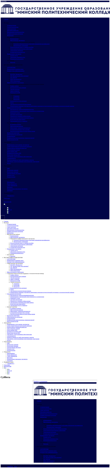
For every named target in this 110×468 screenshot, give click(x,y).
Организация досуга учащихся (18, 121)
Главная (6, 19)
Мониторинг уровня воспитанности (20, 128)
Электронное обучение (16, 50)
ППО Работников (15, 81)
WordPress (10, 466)
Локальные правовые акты (17, 57)
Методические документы (17, 40)
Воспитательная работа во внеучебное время (22, 131)
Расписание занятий (12, 170)
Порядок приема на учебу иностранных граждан (20, 160)
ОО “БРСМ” (13, 77)
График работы (14, 86)
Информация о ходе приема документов (18, 144)
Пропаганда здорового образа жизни (20, 116)
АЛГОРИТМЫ (11, 67)
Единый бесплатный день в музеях (20, 129)
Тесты (12, 102)
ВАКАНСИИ (7, 202)
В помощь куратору (15, 124)
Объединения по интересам (14, 134)
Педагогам (16, 99)
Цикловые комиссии (12, 30)
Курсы (9, 163)
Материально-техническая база (15, 32)
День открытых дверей (13, 150)
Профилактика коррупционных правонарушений (20, 138)
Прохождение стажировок (21, 45)
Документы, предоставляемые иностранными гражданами (23, 161)
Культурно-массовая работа (17, 119)
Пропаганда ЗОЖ (15, 92)
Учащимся (16, 96)
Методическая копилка (16, 126)
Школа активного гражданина (15, 82)
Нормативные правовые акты (15, 69)
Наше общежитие (12, 184)
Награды (12, 62)
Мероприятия (11, 182)
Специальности (11, 158)
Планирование (14, 38)
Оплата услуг (10, 175)
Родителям (16, 97)
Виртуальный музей (12, 139)
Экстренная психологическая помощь (20, 104)
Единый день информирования (15, 71)
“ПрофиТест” (10, 195)
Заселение (10, 190)
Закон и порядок (14, 91)
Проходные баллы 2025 (13, 155)
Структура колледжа (12, 27)
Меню (2, 217)
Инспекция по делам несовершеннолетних (22, 109)
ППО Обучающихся (15, 79)
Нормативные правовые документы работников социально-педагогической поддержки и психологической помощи (42, 106)
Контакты (9, 187)
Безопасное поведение (13, 133)
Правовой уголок (15, 112)
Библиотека (10, 35)
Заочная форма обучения (14, 173)
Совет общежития (12, 185)
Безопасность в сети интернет (18, 101)
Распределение (11, 177)
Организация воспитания (14, 107)
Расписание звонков (12, 172)
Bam (15, 466)
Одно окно (7, 198)
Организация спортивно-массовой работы (22, 117)
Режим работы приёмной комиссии (17, 148)
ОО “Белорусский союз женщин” (19, 76)
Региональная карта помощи (18, 87)
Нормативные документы (14, 54)
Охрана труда (14, 55)
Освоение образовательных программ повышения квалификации (32, 44)
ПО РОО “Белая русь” (16, 74)
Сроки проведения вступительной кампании (19, 146)
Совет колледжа (11, 29)
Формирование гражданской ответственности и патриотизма (27, 111)
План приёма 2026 (12, 151)
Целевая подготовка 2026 (14, 153)
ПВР (8, 168)
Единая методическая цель (17, 52)
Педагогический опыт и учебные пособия (21, 47)
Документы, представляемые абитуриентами (19, 156)
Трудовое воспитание (16, 114)
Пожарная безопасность (16, 59)
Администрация (11, 25)
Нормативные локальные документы (17, 189)
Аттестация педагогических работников (21, 49)
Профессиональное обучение (15, 33)
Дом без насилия (14, 89)
